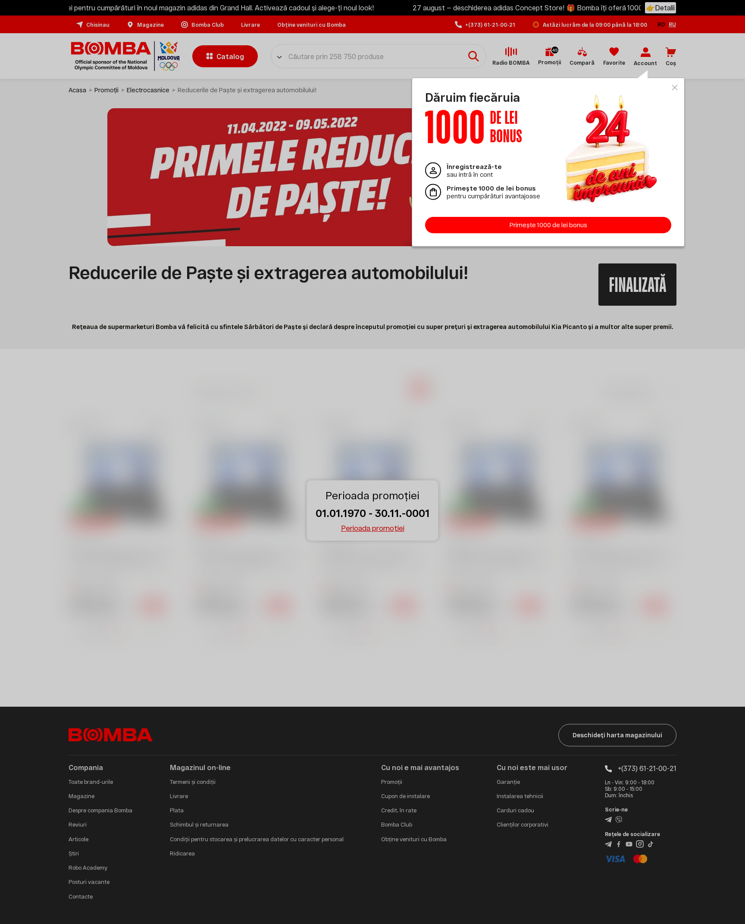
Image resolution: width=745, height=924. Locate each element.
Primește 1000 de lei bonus (548, 225)
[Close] (675, 87)
